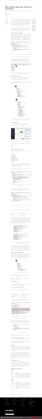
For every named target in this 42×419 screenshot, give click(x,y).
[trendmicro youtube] (12, 410)
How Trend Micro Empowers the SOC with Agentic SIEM (34, 26)
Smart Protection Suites (16, 364)
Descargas (14, 403)
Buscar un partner (7, 404)
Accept (34, 417)
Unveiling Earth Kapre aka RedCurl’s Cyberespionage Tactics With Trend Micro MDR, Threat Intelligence (34, 22)
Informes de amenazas (7, 403)
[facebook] (7, 410)
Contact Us (7, 23)
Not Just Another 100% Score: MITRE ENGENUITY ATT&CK (34, 29)
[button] (7, 23)
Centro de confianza (23, 405)
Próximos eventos (23, 404)
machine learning (25, 35)
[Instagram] (11, 410)
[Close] (41, 417)
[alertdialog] (21, 417)
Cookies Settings (30, 417)
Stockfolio (22, 25)
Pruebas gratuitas (15, 404)
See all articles (33, 30)
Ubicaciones (22, 403)
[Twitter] (9, 410)
